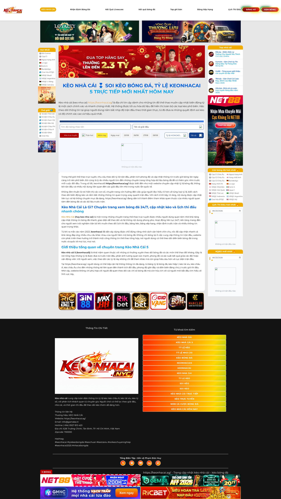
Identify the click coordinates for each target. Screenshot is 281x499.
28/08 (155, 135)
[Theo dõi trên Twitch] (158, 463)
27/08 (145, 135)
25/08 (126, 135)
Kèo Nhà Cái (67, 217)
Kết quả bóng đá (147, 9)
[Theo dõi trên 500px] (149, 463)
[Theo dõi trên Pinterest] (131, 463)
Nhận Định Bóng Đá (80, 9)
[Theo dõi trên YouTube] (140, 463)
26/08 (136, 135)
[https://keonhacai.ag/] (12, 10)
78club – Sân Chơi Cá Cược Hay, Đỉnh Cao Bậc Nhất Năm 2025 (227, 81)
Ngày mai (115, 135)
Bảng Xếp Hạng (205, 9)
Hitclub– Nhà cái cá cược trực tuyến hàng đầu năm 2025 (226, 90)
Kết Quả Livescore (114, 9)
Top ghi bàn (176, 9)
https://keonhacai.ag (100, 102)
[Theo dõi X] (123, 463)
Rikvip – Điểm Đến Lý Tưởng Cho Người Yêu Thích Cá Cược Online (227, 54)
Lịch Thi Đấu (234, 9)
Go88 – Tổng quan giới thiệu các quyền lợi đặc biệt (227, 72)
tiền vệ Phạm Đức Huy (149, 458)
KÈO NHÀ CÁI (48, 9)
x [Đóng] (46, 472)
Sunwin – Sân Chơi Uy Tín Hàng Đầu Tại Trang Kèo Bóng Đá (226, 64)
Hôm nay (102, 135)
